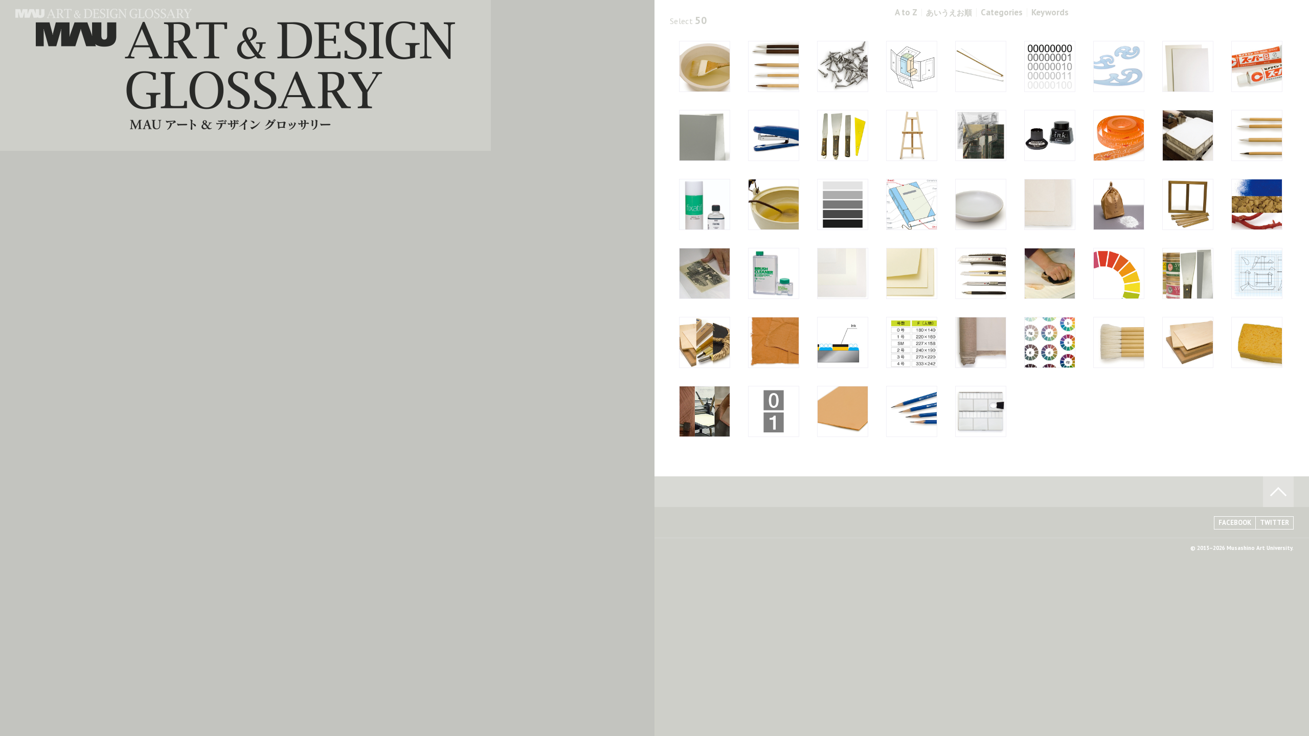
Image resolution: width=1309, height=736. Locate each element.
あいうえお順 (949, 12)
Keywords (1050, 12)
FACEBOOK (1234, 522)
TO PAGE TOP (1278, 491)
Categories (1002, 12)
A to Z (906, 12)
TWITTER (1274, 522)
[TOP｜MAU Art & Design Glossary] (103, 15)
